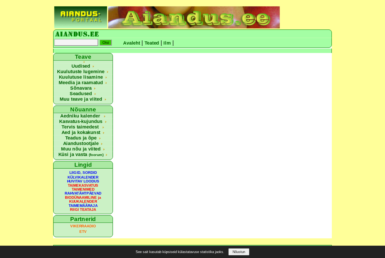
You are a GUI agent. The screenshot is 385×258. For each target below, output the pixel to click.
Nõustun (239, 252)
